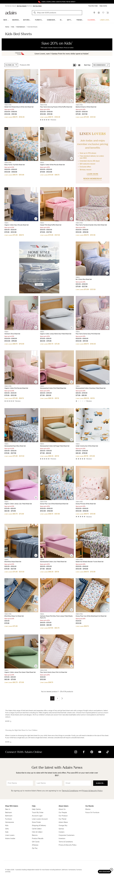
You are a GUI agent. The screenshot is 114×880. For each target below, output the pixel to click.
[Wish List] (103, 12)
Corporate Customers (66, 835)
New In (6, 20)
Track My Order (93, 6)
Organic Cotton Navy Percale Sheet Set (16, 225)
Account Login (37, 816)
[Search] (35, 12)
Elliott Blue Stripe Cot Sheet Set (14, 616)
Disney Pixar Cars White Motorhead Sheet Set (54, 504)
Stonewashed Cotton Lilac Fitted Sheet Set (53, 561)
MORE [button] (7, 721)
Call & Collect (37, 829)
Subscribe (101, 783)
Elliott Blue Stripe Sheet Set (12, 561)
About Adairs (63, 806)
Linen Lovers (105, 20)
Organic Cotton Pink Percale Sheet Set (16, 388)
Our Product (63, 816)
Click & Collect (37, 832)
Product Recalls (37, 838)
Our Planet (62, 819)
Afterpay (35, 845)
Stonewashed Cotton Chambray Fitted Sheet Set (91, 388)
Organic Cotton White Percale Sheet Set (52, 164)
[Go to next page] (62, 698)
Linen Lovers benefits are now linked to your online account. (57, 2)
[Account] (99, 12)
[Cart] (108, 12)
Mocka (87, 809)
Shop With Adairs (11, 806)
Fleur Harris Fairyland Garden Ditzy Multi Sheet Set (91, 225)
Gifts (7, 829)
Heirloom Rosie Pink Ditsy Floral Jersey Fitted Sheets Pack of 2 (56, 617)
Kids (62, 20)
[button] (74, 65)
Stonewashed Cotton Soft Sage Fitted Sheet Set (54, 446)
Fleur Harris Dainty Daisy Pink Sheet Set (88, 334)
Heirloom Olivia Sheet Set (12, 334)
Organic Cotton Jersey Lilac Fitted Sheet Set (18, 504)
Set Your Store (37, 6)
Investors (62, 838)
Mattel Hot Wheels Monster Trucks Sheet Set (89, 561)
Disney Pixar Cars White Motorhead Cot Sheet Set (91, 616)
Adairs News (63, 822)
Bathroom (27, 20)
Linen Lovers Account (40, 819)
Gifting (70, 20)
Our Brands (89, 806)
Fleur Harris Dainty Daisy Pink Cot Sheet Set (53, 672)
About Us (62, 809)
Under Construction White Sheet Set (87, 446)
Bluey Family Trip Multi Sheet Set (14, 164)
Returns (35, 835)
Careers (61, 832)
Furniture (39, 20)
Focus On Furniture (92, 812)
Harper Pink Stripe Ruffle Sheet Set (50, 225)
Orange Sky (63, 825)
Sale (6, 832)
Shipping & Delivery (39, 825)
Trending (80, 20)
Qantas (61, 829)
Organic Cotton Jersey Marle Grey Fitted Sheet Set (55, 334)
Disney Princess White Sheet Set (86, 504)
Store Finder (36, 822)
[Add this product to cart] (36, 100)
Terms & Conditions (70, 791)
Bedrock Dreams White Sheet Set (86, 107)
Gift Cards (35, 842)
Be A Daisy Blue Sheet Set (84, 279)
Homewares (52, 20)
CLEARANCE (92, 20)
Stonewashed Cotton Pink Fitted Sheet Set (53, 388)
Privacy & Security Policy (92, 791)
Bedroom (16, 20)
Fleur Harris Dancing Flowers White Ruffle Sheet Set (56, 107)
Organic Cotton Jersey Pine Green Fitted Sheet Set (20, 672)
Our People (63, 812)
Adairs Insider (10, 838)
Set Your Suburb (21, 6)
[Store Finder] (94, 12)
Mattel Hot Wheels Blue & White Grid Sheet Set (19, 107)
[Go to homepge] (11, 12)
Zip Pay (34, 848)
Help (34, 806)
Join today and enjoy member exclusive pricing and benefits (92, 144)
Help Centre (103, 6)
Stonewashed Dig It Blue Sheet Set (15, 446)
